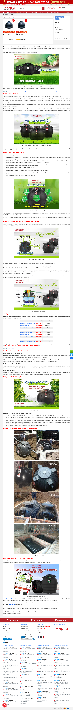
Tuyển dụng (62, 4)
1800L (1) (65, 38)
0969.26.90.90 (12, 604)
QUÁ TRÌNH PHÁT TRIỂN (44, 12)
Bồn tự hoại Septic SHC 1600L (26, 330)
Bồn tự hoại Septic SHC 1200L (26, 325)
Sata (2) (57, 24)
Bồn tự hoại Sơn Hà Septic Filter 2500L (27, 341)
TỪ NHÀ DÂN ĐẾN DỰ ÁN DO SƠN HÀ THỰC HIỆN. (47, 91)
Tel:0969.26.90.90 (6, 651)
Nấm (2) (57, 34)
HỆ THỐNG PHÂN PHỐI (22, 12)
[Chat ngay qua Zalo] (71, 358)
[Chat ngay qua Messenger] (71, 354)
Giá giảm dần (25, 17)
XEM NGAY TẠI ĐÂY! (11, 348)
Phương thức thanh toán (7, 636)
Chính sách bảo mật (23, 632)
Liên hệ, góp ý (5, 634)
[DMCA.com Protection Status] (11, 642)
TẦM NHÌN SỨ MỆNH (55, 12)
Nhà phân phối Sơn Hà (7, 598)
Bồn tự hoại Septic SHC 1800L (26, 334)
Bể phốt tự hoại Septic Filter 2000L (26, 336)
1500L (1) (58, 38)
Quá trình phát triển (6, 630)
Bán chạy (12, 17)
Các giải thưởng (6, 632)
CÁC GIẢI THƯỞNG (33, 12)
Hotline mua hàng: (43, 626)
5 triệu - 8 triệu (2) (59, 29)
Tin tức (56, 4)
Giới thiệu (68, 4)
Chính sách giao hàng (24, 628)
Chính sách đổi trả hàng (24, 630)
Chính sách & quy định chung (25, 634)
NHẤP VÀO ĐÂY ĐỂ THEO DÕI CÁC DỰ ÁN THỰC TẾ (17, 91)
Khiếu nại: (41, 630)
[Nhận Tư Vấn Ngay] (71, 351)
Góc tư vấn (50, 4)
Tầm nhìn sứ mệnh (6, 628)
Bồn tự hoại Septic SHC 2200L (26, 339)
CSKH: (41, 628)
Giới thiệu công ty (6, 626)
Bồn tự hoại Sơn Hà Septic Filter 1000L (27, 323)
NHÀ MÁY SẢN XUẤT (66, 12)
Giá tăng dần (18, 17)
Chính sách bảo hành (24, 626)
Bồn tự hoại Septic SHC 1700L (26, 332)
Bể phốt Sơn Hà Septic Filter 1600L (26, 327)
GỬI (34, 638)
